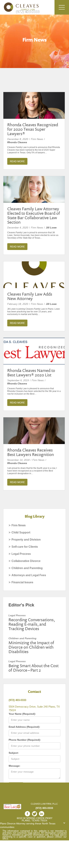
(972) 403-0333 (27, 12)
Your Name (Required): (22, 713)
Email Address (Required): (24, 726)
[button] (61, 7)
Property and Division (26, 539)
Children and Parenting (27, 568)
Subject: (14, 752)
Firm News (19, 525)
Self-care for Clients (25, 546)
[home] (19, 7)
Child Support (21, 532)
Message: (14, 765)
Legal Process (21, 553)
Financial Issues (22, 582)
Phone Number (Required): (25, 739)
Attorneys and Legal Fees (29, 575)
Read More (17, 161)
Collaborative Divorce (26, 560)
